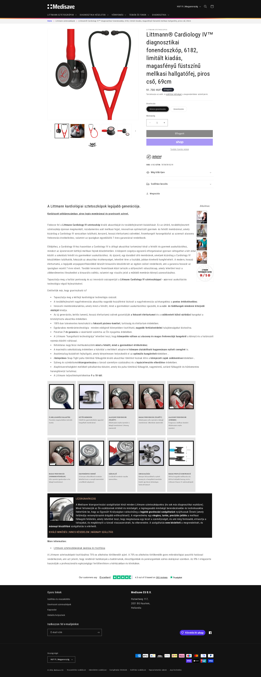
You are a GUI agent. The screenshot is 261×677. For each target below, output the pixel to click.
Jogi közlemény (176, 670)
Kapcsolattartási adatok (158, 670)
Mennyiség (150, 116)
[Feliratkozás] (98, 632)
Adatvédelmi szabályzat (97, 670)
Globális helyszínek (56, 615)
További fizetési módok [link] (179, 149)
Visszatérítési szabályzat (76, 670)
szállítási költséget (174, 94)
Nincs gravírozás (159, 110)
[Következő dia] (135, 131)
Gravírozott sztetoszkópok (59, 604)
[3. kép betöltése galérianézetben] (93, 131)
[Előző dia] (50, 131)
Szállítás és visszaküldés (58, 599)
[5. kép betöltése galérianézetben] (124, 131)
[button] (62, 15)
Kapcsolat (51, 610)
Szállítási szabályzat (138, 670)
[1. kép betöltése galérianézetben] (62, 131)
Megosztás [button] (155, 193)
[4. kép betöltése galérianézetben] (109, 131)
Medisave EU (58, 670)
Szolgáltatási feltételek (118, 670)
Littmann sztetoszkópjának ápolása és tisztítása (79, 548)
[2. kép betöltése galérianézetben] (77, 131)
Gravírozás (180, 110)
